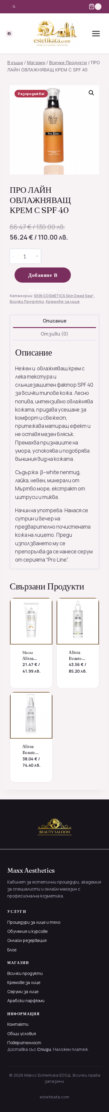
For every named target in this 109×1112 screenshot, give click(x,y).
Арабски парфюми (26, 1000)
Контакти (17, 1024)
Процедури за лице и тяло (33, 922)
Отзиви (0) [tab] (54, 334)
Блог (12, 950)
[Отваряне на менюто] (96, 33)
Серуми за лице (22, 991)
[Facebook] (9, 34)
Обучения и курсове (27, 931)
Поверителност (24, 1042)
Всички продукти (25, 973)
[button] (91, 92)
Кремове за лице (63, 301)
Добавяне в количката (42, 277)
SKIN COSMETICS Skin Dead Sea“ (64, 295)
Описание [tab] (55, 321)
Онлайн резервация (27, 940)
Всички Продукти (27, 301)
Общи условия (21, 1033)
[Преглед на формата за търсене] (14, 6)
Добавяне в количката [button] (33, 673)
